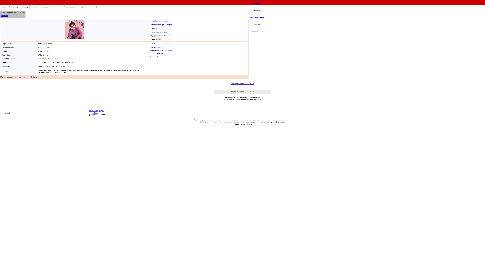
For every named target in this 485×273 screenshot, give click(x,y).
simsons (160, 47)
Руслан (158, 50)
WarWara (4, 16)
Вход (4, 7)
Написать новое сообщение (242, 84)
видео (257, 10)
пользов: (34, 7)
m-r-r (155, 53)
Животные (18, 77)
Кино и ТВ (27, 77)
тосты (257, 24)
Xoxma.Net (93, 111)
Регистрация (14, 7)
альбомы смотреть (160, 21)
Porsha (160, 53)
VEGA (152, 50)
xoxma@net (197, 18)
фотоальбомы (256, 31)
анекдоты (257, 3)
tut (165, 47)
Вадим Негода (98, 112)
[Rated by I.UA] (7, 113)
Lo (151, 53)
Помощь (25, 7)
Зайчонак (154, 56)
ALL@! (164, 50)
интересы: (70, 7)
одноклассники (257, 17)
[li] (2, 114)
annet (170, 50)
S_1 (164, 53)
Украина (41, 47)
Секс (35, 77)
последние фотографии (162, 25)
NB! (154, 47)
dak (151, 47)
